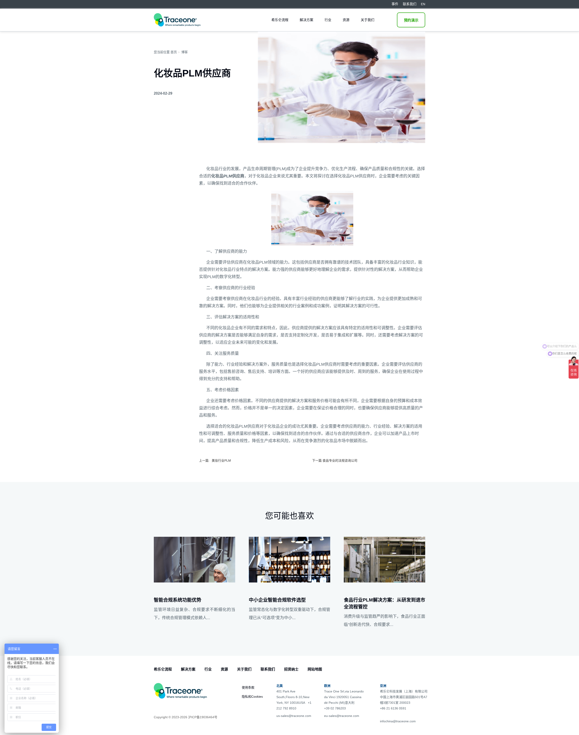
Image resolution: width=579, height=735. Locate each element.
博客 (184, 52)
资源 (346, 20)
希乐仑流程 (279, 20)
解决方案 (306, 20)
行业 (328, 20)
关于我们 (367, 20)
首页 (174, 52)
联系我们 (268, 669)
